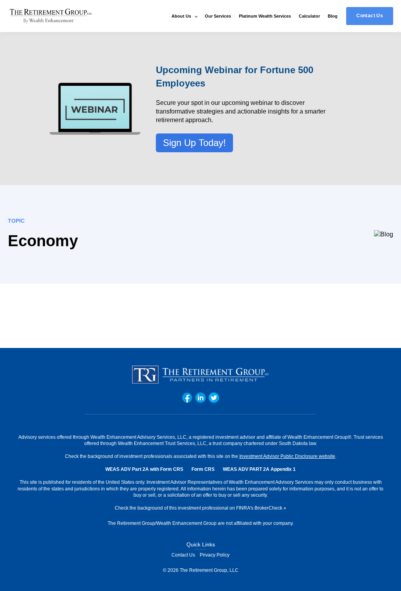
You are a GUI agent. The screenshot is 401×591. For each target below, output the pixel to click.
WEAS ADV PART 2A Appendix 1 (259, 469)
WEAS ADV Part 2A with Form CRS (144, 469)
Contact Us (183, 555)
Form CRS (203, 469)
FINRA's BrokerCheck (259, 508)
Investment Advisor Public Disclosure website (287, 456)
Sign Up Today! (194, 142)
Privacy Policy (214, 555)
